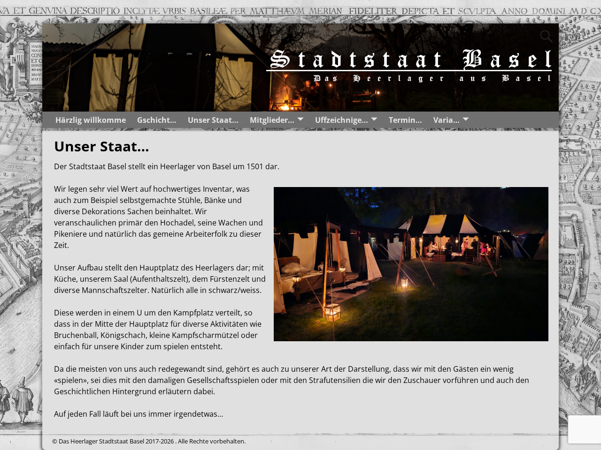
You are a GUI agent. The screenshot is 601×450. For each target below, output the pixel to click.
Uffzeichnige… (341, 120)
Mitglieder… (272, 120)
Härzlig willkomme (90, 120)
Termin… (405, 120)
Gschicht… (157, 120)
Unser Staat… (213, 120)
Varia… (446, 120)
